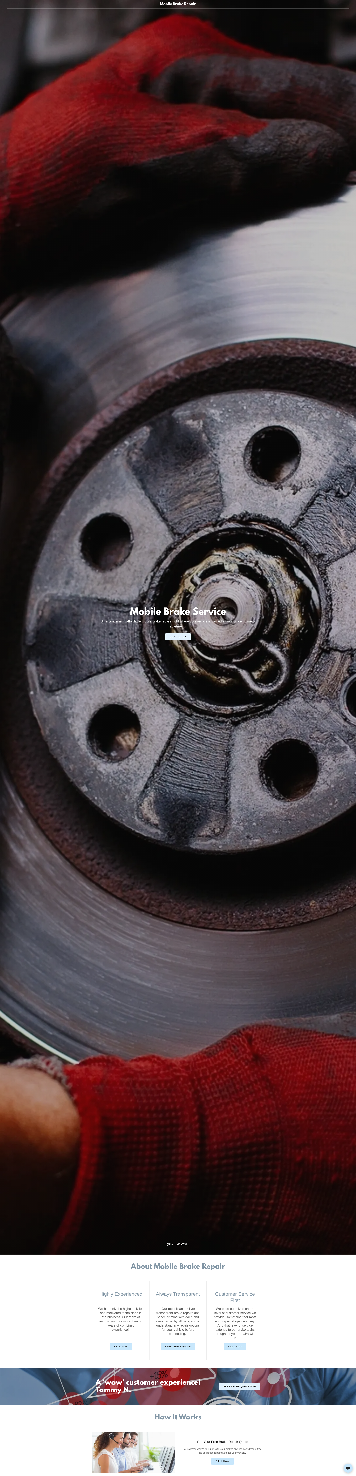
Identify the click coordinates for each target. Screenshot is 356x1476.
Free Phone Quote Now (239, 1386)
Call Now (121, 1346)
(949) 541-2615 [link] (178, 1244)
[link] (178, 4)
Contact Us (178, 636)
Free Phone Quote (178, 1346)
